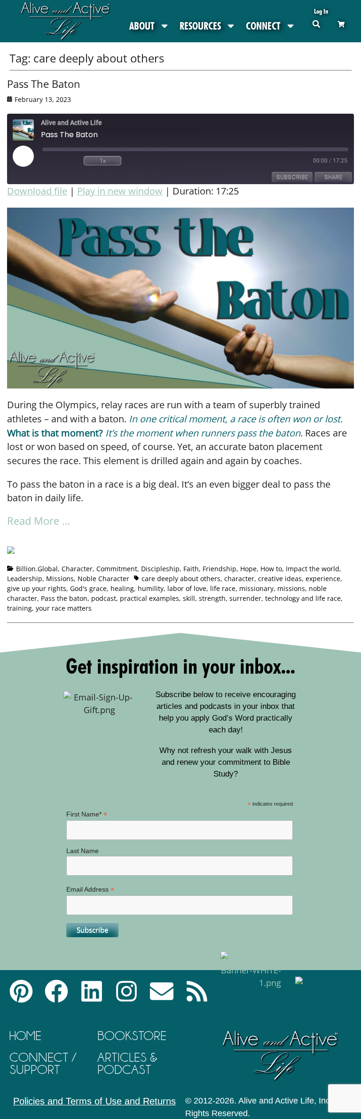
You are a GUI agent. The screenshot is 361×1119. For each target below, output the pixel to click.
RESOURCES (200, 26)
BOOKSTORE (131, 1035)
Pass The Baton (43, 84)
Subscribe (292, 177)
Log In (321, 11)
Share (333, 177)
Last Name (82, 851)
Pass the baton (64, 598)
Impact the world (312, 568)
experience (323, 578)
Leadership (24, 578)
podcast (103, 598)
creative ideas (280, 578)
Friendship (219, 568)
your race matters (64, 608)
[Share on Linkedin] (84, 538)
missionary (256, 588)
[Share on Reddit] (49, 538)
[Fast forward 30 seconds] (144, 160)
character (239, 578)
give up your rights (36, 588)
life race (222, 588)
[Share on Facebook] (14, 553)
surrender (245, 598)
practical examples (149, 598)
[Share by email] (101, 538)
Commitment (116, 568)
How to (271, 568)
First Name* (86, 814)
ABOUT (142, 26)
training (19, 608)
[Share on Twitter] (31, 538)
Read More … (38, 520)
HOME (25, 1035)
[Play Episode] (31, 156)
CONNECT (263, 26)
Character (77, 568)
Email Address (90, 889)
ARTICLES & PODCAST (127, 1063)
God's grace (88, 588)
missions (291, 588)
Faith (191, 568)
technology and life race (303, 598)
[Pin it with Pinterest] (66, 538)
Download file (37, 191)
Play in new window (120, 191)
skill (189, 598)
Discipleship (160, 568)
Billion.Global (37, 568)
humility (151, 588)
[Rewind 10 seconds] (61, 160)
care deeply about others (180, 578)
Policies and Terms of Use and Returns (94, 1101)
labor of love (186, 588)
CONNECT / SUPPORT (42, 1063)
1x (103, 160)
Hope (248, 568)
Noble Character (103, 578)
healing (122, 588)
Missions (60, 578)
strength (212, 598)
